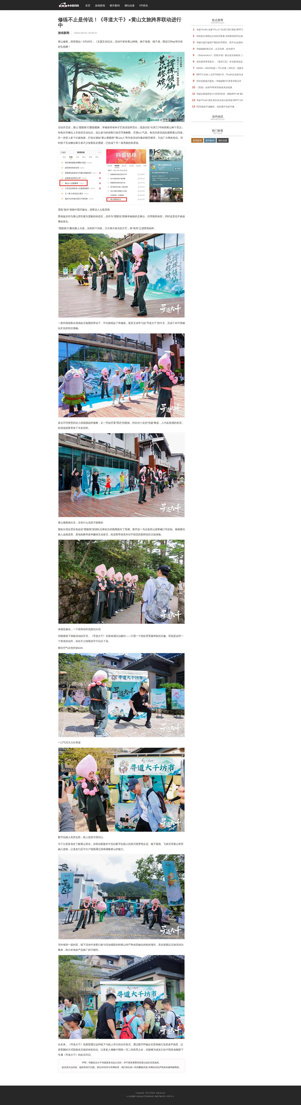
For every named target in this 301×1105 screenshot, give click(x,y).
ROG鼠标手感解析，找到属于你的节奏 (215, 106)
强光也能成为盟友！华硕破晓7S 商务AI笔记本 (218, 80)
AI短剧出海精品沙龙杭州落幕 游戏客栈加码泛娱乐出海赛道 (225, 35)
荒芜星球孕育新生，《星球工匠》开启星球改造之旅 (221, 61)
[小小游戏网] (69, 5)
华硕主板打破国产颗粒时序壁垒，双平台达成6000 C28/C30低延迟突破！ (232, 42)
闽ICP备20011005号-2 (164, 1096)
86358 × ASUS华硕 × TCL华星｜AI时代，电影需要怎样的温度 (226, 68)
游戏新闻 (100, 5)
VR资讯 (143, 5)
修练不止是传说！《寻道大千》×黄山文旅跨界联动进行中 (119, 22)
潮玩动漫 (129, 5)
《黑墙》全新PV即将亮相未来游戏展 (214, 87)
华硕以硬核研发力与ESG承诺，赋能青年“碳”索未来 (221, 93)
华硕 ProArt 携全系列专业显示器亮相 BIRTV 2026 (220, 100)
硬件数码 (115, 5)
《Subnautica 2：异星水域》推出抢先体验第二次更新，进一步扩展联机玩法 (233, 55)
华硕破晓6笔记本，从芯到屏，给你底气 (215, 48)
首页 (87, 5)
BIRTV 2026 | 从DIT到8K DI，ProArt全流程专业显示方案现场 (226, 74)
